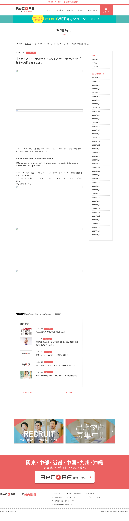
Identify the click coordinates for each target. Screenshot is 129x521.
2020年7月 (96, 119)
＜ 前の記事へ (28, 392)
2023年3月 (96, 81)
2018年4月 (96, 193)
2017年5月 (96, 235)
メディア (95, 67)
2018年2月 (96, 201)
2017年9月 (96, 220)
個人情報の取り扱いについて (64, 501)
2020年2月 (96, 137)
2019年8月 (96, 152)
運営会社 (91, 493)
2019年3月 (96, 160)
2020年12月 (96, 107)
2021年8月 (96, 96)
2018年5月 (96, 190)
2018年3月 (96, 197)
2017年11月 (96, 212)
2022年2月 (96, 92)
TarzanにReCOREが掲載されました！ (51, 332)
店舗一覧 (106, 12)
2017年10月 (96, 216)
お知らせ (50, 10)
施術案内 (60, 10)
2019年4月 (96, 156)
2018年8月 (96, 178)
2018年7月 (96, 182)
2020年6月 (96, 122)
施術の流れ (70, 10)
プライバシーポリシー (95, 497)
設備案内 (81, 10)
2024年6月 (96, 78)
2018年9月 (96, 175)
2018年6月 (96, 186)
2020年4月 (96, 130)
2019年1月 (96, 164)
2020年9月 (96, 115)
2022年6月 (96, 89)
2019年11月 (96, 141)
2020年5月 (96, 126)
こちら (25, 184)
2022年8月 (96, 85)
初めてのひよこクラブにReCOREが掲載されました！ (56, 365)
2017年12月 (96, 208)
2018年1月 (96, 205)
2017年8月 (96, 223)
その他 (94, 63)
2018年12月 (96, 167)
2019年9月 (96, 149)
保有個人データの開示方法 (63, 504)
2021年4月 (96, 100)
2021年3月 (96, 104)
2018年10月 (96, 171)
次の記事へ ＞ (71, 392)
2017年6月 (96, 231)
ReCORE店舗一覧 (75, 493)
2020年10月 (96, 111)
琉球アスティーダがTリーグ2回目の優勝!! (52, 355)
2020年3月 (96, 134)
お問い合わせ (92, 10)
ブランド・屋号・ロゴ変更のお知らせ (64, 2)
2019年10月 (96, 145)
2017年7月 (96, 227)
